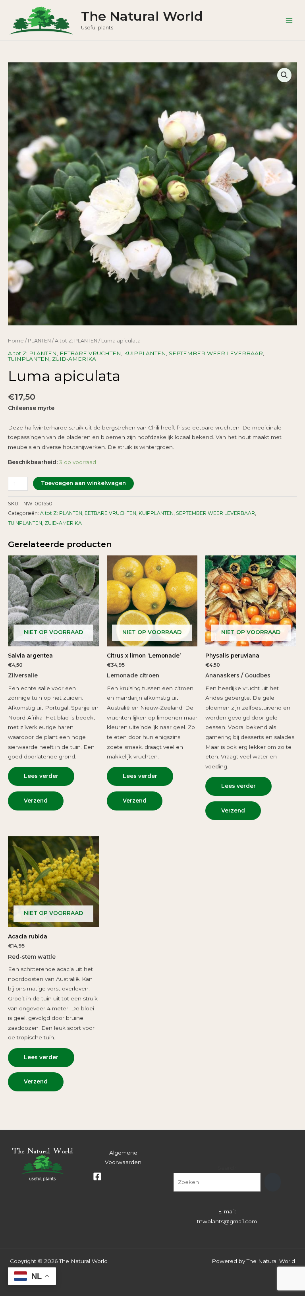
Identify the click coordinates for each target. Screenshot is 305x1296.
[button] (284, 75)
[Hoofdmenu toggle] (289, 20)
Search (227, 1167)
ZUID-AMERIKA (74, 359)
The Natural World (142, 16)
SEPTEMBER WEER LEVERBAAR (216, 353)
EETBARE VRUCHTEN (90, 353)
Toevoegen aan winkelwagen (83, 483)
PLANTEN (39, 341)
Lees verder (41, 776)
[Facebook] (97, 1176)
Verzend (36, 800)
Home (16, 341)
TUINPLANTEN (28, 359)
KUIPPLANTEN (145, 353)
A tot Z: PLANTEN (76, 341)
